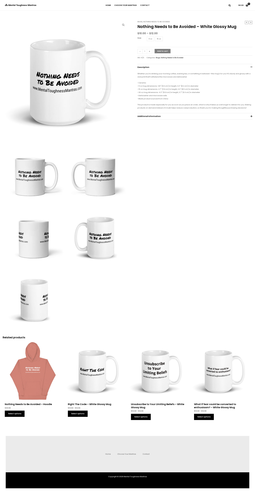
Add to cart (162, 51)
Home (108, 454)
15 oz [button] (159, 39)
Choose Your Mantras (126, 454)
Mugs (140, 21)
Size (139, 38)
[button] (230, 5)
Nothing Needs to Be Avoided (156, 21)
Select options (14, 413)
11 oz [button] (150, 39)
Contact (146, 454)
